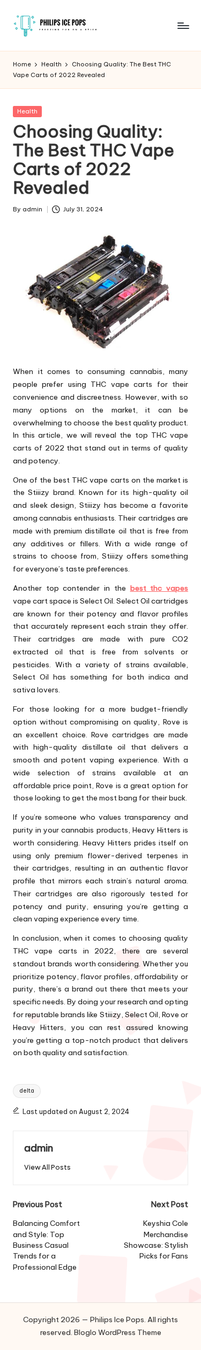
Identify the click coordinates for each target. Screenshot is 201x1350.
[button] (47, 1167)
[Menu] (182, 25)
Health (27, 111)
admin (38, 1147)
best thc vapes (159, 588)
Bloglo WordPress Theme (117, 1332)
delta (26, 1090)
